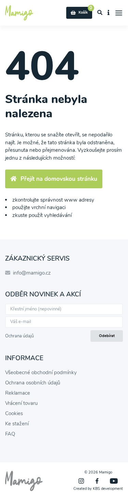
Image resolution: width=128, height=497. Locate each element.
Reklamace (17, 393)
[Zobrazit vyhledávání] (100, 13)
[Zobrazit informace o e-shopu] (108, 13)
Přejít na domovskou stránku (58, 179)
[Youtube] (114, 481)
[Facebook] (97, 481)
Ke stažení (17, 423)
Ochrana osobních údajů (32, 382)
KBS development (108, 488)
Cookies (14, 413)
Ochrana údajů (19, 336)
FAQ (10, 433)
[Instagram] (81, 481)
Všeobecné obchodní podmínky (41, 372)
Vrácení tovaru (21, 403)
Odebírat (107, 335)
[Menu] (119, 13)
